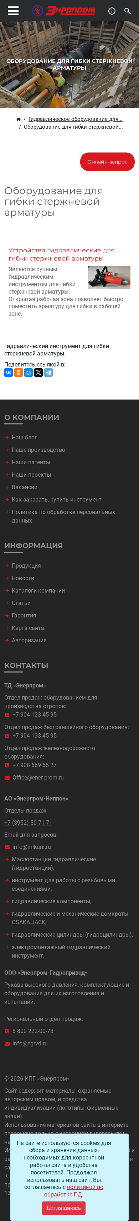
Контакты (26, 665)
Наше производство (38, 449)
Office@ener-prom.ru (38, 777)
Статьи (21, 603)
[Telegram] (48, 372)
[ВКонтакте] (8, 372)
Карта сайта (28, 628)
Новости (23, 578)
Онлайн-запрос (107, 162)
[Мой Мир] (28, 372)
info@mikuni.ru (31, 847)
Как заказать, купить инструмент (57, 499)
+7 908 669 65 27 (34, 765)
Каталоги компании (38, 590)
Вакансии (24, 487)
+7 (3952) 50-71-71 (28, 822)
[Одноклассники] (18, 372)
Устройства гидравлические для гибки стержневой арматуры (62, 254)
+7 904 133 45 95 (34, 714)
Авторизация (29, 640)
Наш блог (24, 437)
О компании (31, 417)
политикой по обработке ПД (73, 1191)
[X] (38, 372)
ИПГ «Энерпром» (47, 1078)
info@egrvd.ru (30, 1043)
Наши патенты (31, 462)
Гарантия (24, 615)
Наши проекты (31, 474)
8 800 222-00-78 (32, 1031)
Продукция (26, 565)
